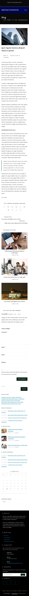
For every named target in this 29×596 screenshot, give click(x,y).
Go (23, 575)
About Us (6, 535)
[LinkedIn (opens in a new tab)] (16, 4)
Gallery (15, 591)
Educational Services (9, 541)
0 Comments (17, 440)
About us (9, 591)
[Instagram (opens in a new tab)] (14, 4)
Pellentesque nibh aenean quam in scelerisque (14, 252)
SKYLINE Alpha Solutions (18, 594)
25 (7, 488)
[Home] (1, 20)
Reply (19, 314)
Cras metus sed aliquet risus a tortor (14, 301)
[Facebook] (9, 582)
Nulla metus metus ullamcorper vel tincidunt (12, 402)
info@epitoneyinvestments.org (14, 563)
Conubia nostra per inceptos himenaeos (11, 397)
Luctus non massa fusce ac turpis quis (14, 277)
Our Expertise (7, 537)
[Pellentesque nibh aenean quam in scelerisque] (4, 438)
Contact (24, 591)
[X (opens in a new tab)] (10, 4)
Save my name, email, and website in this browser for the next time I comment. (14, 373)
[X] (5, 582)
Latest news (7, 539)
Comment (4, 332)
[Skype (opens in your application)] (17, 4)
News (19, 591)
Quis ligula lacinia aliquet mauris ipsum (11, 404)
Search (3, 386)
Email (3, 355)
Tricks (5, 197)
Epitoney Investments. (10, 9)
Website (3, 362)
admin (4, 55)
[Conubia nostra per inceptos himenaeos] (4, 431)
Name (3, 347)
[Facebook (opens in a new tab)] (12, 4)
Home (3, 591)
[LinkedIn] (17, 582)
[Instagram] (13, 582)
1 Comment (6, 57)
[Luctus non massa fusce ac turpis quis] (4, 446)
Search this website (6, 499)
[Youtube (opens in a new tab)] (19, 4)
